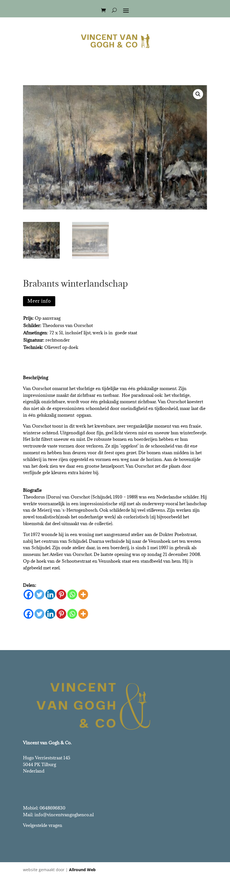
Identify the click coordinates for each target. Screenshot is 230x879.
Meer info (39, 301)
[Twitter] (39, 594)
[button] (198, 94)
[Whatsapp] (72, 594)
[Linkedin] (50, 594)
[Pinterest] (61, 594)
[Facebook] (28, 594)
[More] (83, 594)
